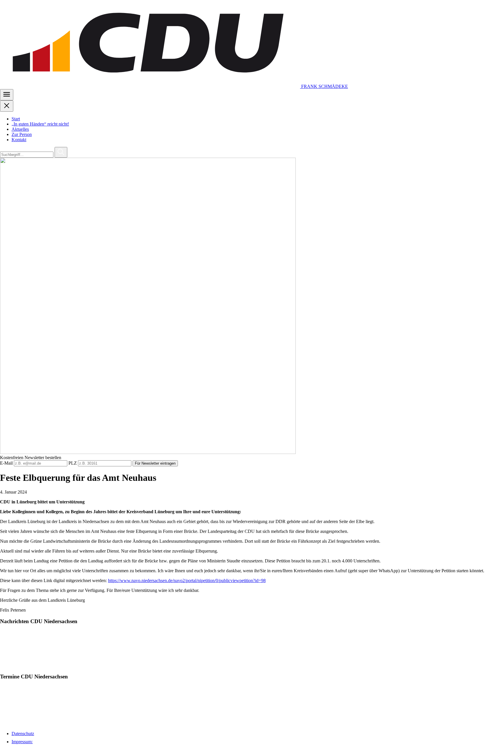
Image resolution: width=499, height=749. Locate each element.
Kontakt (19, 139)
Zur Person (22, 134)
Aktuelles (20, 129)
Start (16, 118)
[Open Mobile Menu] (6, 94)
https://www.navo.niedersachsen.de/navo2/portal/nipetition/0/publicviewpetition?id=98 (187, 580)
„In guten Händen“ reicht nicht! (40, 124)
